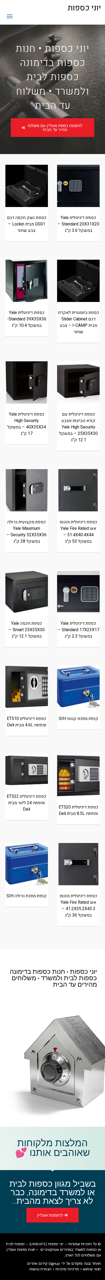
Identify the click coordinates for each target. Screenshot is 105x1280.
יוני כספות (84, 8)
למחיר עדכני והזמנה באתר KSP (78, 197)
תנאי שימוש (92, 1269)
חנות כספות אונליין (20, 1249)
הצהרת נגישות (40, 1269)
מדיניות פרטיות (67, 1269)
